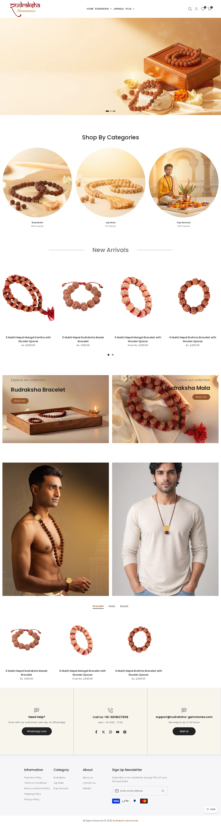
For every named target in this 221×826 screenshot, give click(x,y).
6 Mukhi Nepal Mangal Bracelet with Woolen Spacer (138, 339)
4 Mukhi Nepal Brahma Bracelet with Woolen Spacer (192, 339)
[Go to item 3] (114, 111)
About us (88, 777)
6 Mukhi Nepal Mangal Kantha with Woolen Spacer (28, 339)
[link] (110, 66)
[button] (51, 266)
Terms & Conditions (35, 783)
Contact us (89, 783)
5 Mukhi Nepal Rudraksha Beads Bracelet (83, 339)
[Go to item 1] (106, 111)
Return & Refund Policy (37, 788)
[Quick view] (51, 280)
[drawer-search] (190, 9)
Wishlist (87, 788)
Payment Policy (33, 777)
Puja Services (61, 788)
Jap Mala (59, 783)
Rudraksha (59, 777)
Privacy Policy (31, 799)
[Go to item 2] (110, 111)
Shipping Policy (32, 794)
